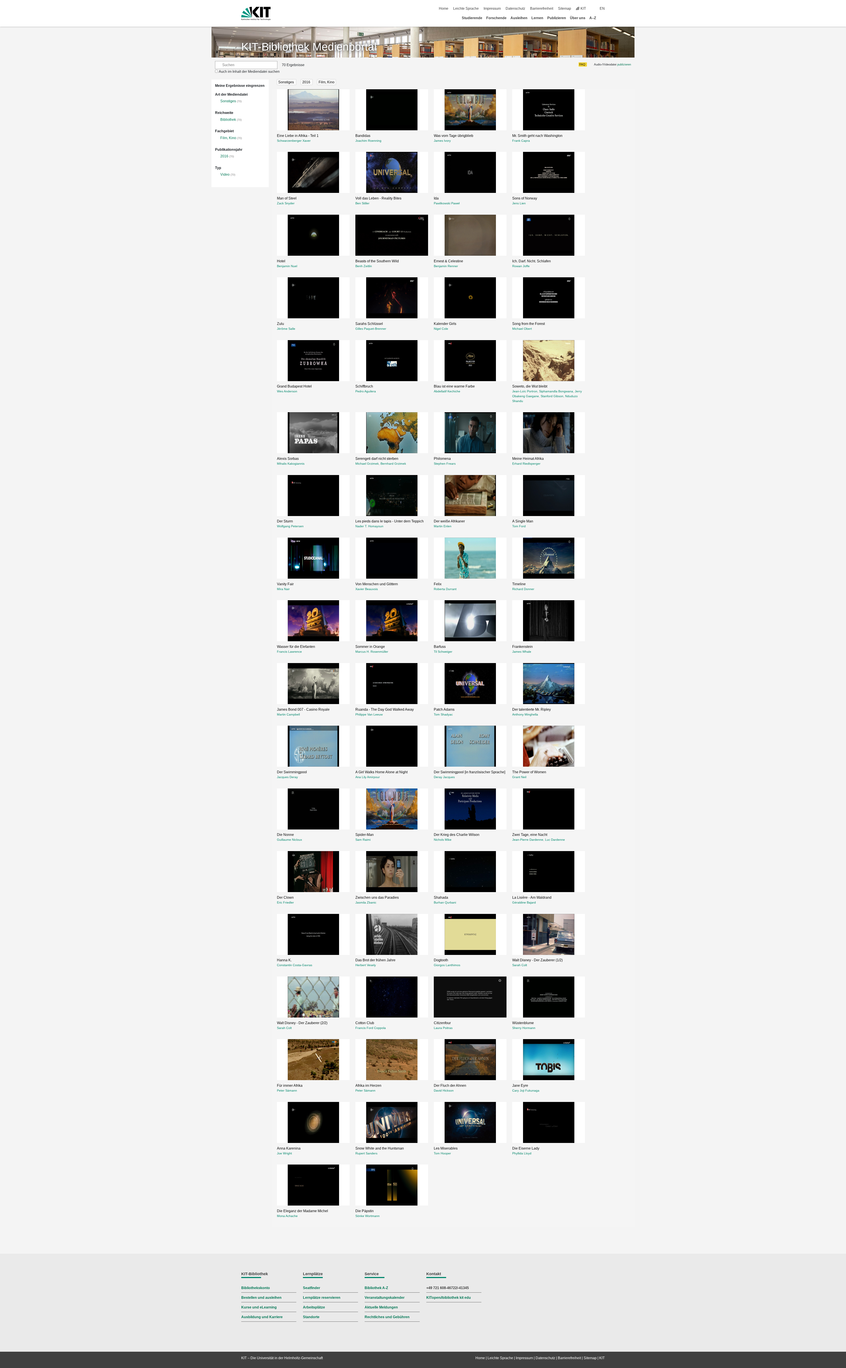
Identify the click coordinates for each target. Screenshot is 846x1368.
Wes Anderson (287, 391)
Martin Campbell (288, 714)
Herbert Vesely (365, 965)
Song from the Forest (528, 324)
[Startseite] (603, 18)
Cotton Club (364, 1023)
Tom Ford (519, 526)
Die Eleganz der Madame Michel (302, 1211)
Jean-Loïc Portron (524, 391)
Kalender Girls (445, 324)
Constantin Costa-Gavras (294, 965)
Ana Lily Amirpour (367, 777)
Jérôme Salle (286, 328)
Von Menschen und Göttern (376, 584)
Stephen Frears (445, 463)
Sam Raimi (363, 839)
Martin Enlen (442, 526)
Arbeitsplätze (314, 1307)
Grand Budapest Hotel (294, 386)
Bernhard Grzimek (393, 463)
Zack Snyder (286, 203)
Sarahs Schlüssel (369, 324)
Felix (438, 584)
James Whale (521, 651)
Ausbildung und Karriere (262, 1317)
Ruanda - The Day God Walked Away (384, 709)
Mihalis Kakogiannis (290, 463)
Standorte (311, 1317)
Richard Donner (523, 589)
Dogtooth (441, 960)
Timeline (519, 584)
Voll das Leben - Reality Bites (378, 198)
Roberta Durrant (445, 589)
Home (443, 8)
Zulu (280, 324)
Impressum (492, 8)
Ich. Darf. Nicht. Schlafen (531, 261)
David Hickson (444, 1090)
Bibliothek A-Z (376, 1288)
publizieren (624, 64)
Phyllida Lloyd (521, 1153)
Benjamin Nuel (287, 266)
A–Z (592, 18)
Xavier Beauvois (366, 589)
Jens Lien (519, 203)
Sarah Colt (519, 965)
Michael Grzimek (367, 463)
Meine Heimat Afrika (528, 458)
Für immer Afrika (289, 1085)
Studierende (472, 18)
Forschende (496, 18)
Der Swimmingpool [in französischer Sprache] (469, 772)
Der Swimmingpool (292, 772)
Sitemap (564, 8)
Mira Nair (283, 589)
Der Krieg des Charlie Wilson (456, 835)
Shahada (441, 897)
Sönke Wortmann (367, 1216)
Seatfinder (311, 1288)
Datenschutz (515, 8)
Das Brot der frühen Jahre (375, 960)
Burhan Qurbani (445, 902)
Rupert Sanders (366, 1153)
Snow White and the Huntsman (379, 1148)
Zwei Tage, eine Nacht (529, 835)
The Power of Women (529, 772)
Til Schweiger (443, 651)
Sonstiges (228, 101)
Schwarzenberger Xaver (294, 140)
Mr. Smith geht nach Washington (537, 136)
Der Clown (285, 897)
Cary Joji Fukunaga (525, 1090)
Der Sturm (285, 521)
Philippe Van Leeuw (369, 714)
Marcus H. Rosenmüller (371, 651)
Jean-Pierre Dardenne (527, 839)
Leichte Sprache (466, 8)
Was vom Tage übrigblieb (453, 136)
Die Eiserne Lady (525, 1148)
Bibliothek (228, 119)
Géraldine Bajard (524, 902)
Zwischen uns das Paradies (377, 897)
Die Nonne (285, 835)
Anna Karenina (289, 1148)
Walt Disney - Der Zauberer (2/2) (302, 1023)
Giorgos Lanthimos (447, 965)
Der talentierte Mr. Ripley (531, 709)
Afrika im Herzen (368, 1085)
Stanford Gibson (552, 396)
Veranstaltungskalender (384, 1297)
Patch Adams (444, 709)
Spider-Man (364, 835)
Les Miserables (446, 1148)
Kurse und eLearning (259, 1307)
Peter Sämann (287, 1090)
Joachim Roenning (368, 140)
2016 (224, 156)
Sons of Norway (524, 198)
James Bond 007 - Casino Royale (303, 709)
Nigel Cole (441, 328)
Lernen (537, 18)
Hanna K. (284, 960)
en (602, 8)
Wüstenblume (523, 1023)
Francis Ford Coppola (370, 1028)
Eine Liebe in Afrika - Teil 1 (298, 136)
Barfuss (440, 647)
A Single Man (522, 521)
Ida (436, 198)
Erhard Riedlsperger (526, 463)
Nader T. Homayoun (369, 526)
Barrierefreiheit (541, 8)
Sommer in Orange (370, 647)
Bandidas (362, 136)
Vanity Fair (285, 584)
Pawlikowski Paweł (447, 203)
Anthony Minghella (525, 714)
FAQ (582, 64)
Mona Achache (287, 1216)
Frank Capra (521, 140)
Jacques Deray (287, 777)
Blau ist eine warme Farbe (454, 386)
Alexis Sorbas (288, 458)
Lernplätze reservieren (321, 1297)
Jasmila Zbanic (365, 902)
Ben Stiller (362, 203)
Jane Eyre (520, 1085)
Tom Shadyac (443, 714)
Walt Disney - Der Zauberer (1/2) (537, 960)
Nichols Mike (442, 839)
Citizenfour (442, 1023)
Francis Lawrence (289, 651)
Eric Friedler (285, 902)
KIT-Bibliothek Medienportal (309, 47)
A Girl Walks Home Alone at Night (381, 772)
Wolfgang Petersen (290, 526)
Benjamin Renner (446, 266)
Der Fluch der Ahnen (450, 1085)
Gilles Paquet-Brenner (370, 328)
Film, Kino (228, 138)
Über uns (577, 18)
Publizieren (556, 18)
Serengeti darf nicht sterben (376, 458)
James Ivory (442, 140)
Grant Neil (519, 777)
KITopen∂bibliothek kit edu (448, 1297)
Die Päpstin (364, 1211)
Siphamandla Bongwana (556, 391)
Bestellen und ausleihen (261, 1297)
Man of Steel (287, 198)
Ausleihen (518, 18)
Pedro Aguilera (365, 391)
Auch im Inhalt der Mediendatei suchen (249, 71)
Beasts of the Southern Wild (377, 261)
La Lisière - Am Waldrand (531, 897)
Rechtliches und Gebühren (387, 1317)
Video (225, 174)
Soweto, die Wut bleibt (529, 386)
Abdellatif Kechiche (447, 391)
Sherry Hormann (523, 1028)
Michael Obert (522, 328)
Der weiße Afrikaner (449, 521)
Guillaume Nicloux (289, 839)
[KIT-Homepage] (256, 13)
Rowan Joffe (521, 266)
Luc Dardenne (555, 839)
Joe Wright (284, 1153)
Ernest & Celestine (448, 261)
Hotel (281, 261)
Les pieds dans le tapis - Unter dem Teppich (389, 521)
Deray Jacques (444, 777)
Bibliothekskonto (255, 1288)
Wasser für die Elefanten (296, 647)
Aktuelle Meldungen (381, 1307)
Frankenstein (522, 647)
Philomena (442, 458)
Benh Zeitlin (363, 266)
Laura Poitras (443, 1028)
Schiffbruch (364, 386)
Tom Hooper (442, 1153)
